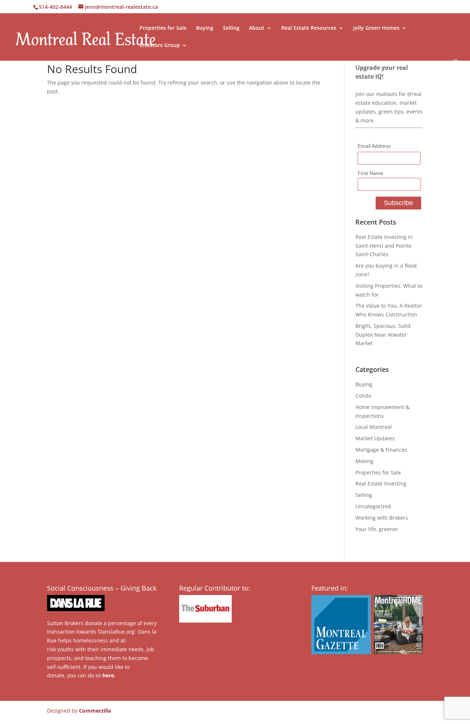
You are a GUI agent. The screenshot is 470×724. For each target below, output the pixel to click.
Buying (204, 28)
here (108, 675)
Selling (231, 28)
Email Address (374, 146)
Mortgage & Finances (381, 449)
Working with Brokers (381, 517)
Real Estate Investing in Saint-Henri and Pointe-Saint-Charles (384, 245)
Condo (363, 395)
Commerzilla (95, 710)
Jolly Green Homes (376, 28)
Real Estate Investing (380, 483)
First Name (370, 173)
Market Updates (375, 438)
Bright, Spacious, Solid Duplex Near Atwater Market (383, 334)
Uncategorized (373, 506)
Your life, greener (376, 529)
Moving (364, 461)
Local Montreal (373, 426)
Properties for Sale (163, 28)
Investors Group (160, 46)
